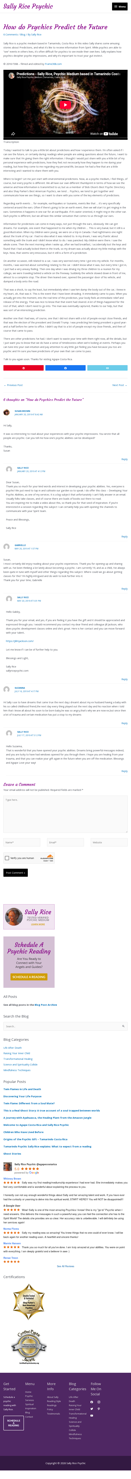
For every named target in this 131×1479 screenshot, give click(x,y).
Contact (29, 1416)
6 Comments (10, 34)
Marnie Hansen (12, 1243)
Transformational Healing (18, 1058)
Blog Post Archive (46, 1004)
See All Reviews (65, 1266)
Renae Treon (10, 1257)
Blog (22, 34)
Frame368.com (53, 64)
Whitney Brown (12, 1178)
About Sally (52, 1397)
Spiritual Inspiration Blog (30, 1408)
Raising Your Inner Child (16, 1053)
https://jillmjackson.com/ (20, 641)
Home (28, 1391)
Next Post (119, 385)
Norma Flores (11, 1228)
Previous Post (13, 385)
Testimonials (53, 1413)
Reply (124, 459)
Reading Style (54, 1401)
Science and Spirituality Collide (20, 1064)
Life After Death (12, 1047)
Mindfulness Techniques (17, 1070)
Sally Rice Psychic (28, 6)
